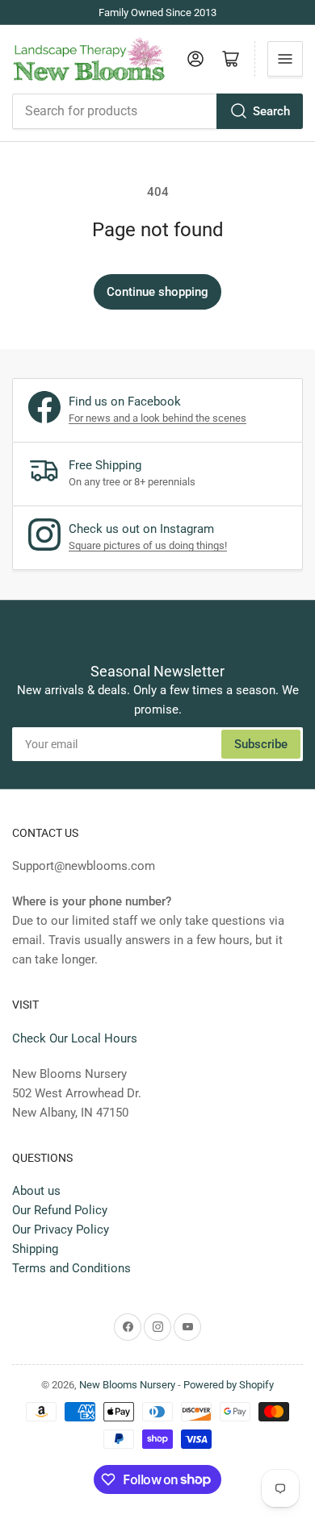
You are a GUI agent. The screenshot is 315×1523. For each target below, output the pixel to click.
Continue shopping (157, 292)
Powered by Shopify (228, 1385)
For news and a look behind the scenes (157, 418)
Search (271, 111)
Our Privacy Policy (60, 1229)
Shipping (35, 1249)
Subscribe (261, 744)
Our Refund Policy (59, 1210)
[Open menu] (285, 59)
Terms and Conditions (71, 1268)
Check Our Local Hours (74, 1038)
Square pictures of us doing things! (148, 545)
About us (36, 1191)
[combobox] (157, 111)
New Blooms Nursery (127, 1385)
